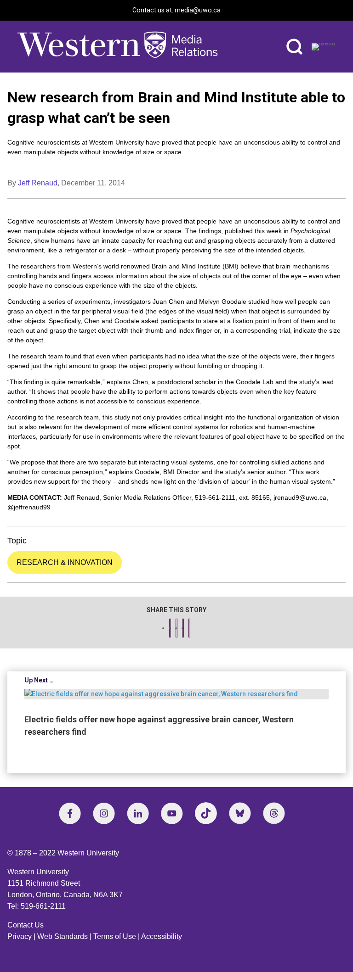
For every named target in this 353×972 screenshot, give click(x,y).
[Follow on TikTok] (206, 813)
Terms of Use (114, 936)
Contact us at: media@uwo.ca (176, 10)
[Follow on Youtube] (171, 813)
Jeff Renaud (37, 183)
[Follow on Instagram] (103, 813)
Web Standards (62, 936)
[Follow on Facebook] (69, 813)
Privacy (19, 936)
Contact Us (25, 925)
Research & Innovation (65, 562)
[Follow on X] (240, 813)
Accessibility (161, 936)
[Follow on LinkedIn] (137, 813)
